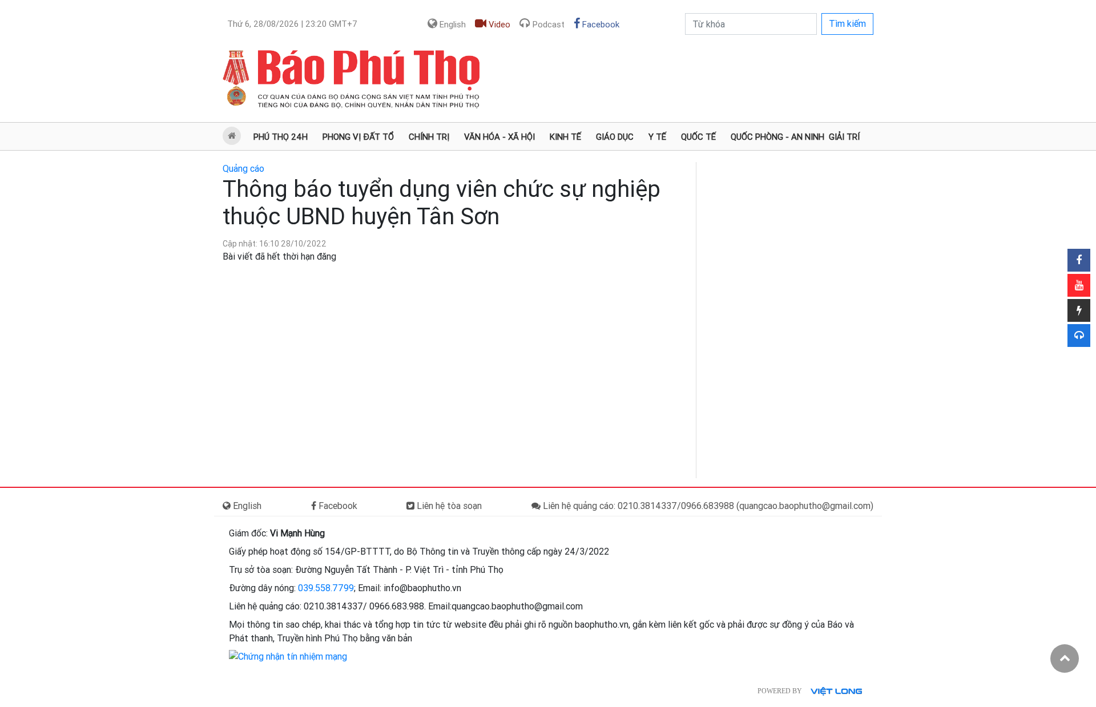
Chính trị (429, 137)
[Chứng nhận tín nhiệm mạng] (288, 656)
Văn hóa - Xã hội (499, 137)
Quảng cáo (243, 168)
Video (498, 24)
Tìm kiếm (847, 23)
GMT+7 (292, 24)
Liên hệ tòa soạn (448, 505)
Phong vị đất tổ (358, 137)
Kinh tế (565, 137)
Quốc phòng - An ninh (777, 137)
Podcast (547, 24)
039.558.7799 (326, 588)
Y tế (657, 137)
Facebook (599, 24)
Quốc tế (698, 137)
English (451, 24)
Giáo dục (615, 137)
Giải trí (844, 137)
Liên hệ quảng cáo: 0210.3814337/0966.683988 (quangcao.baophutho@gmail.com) (707, 505)
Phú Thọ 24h (280, 137)
